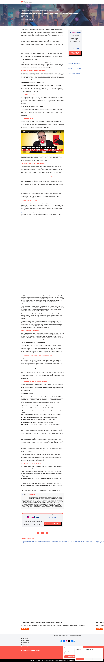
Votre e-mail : (66, 651)
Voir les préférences (98, 658)
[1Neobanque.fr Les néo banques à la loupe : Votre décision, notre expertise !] (26, 2)
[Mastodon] (74, 641)
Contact (22, 644)
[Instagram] (67, 641)
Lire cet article (24, 629)
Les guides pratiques (25, 640)
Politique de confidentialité (60, 660)
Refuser (88, 658)
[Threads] (69, 641)
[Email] (47, 533)
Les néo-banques (32, 19)
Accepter (80, 658)
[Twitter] (61, 641)
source (54, 112)
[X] (42, 533)
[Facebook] (38, 533)
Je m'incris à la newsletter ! (73, 656)
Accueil (22, 10)
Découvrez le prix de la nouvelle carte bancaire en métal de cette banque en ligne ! (42, 622)
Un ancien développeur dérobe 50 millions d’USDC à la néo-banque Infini (74, 68)
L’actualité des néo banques (29, 10)
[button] (101, 649)
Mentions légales (70, 660)
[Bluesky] (72, 641)
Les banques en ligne (25, 642)
